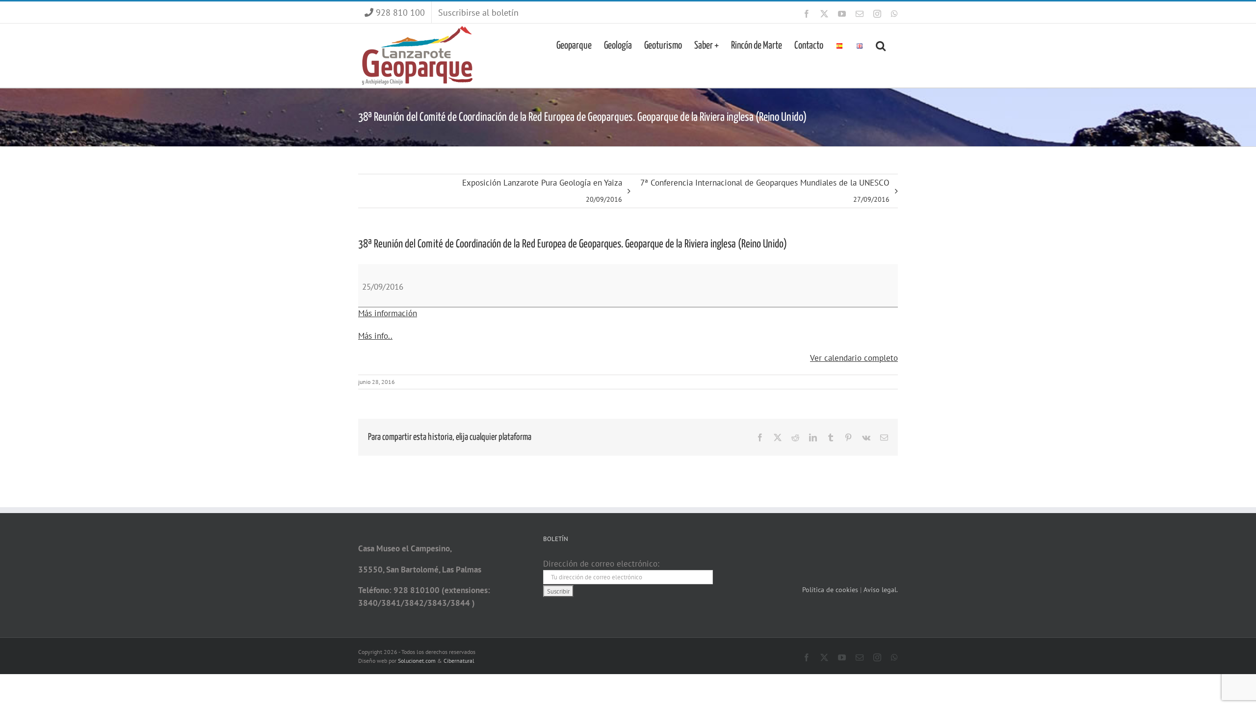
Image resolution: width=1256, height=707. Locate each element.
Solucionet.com (417, 660)
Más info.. (375, 335)
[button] (881, 45)
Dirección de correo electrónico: (601, 563)
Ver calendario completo (854, 358)
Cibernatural (459, 660)
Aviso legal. (881, 589)
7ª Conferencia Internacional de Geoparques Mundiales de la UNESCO (765, 190)
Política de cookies (831, 589)
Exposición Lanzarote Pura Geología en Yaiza (542, 190)
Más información (387, 313)
